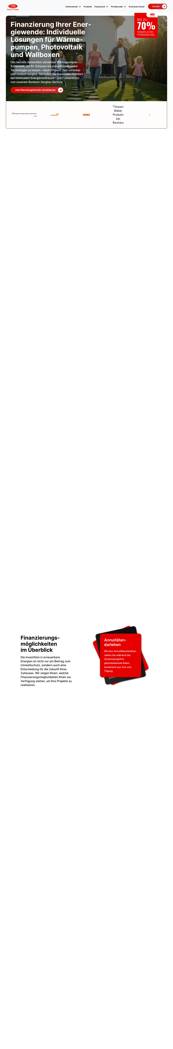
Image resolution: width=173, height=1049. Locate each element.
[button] (73, 6)
